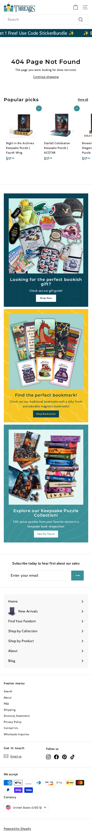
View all (83, 99)
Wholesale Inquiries (16, 734)
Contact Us (11, 728)
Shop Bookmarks (46, 413)
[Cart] (75, 7)
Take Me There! (46, 534)
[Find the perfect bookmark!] (46, 351)
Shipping (9, 709)
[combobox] (46, 20)
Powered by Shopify (17, 828)
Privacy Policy (13, 722)
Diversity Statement (17, 715)
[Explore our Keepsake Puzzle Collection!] (46, 467)
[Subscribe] (77, 575)
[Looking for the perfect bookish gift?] (46, 235)
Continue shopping (46, 76)
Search (8, 691)
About (7, 697)
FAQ (6, 703)
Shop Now (46, 298)
